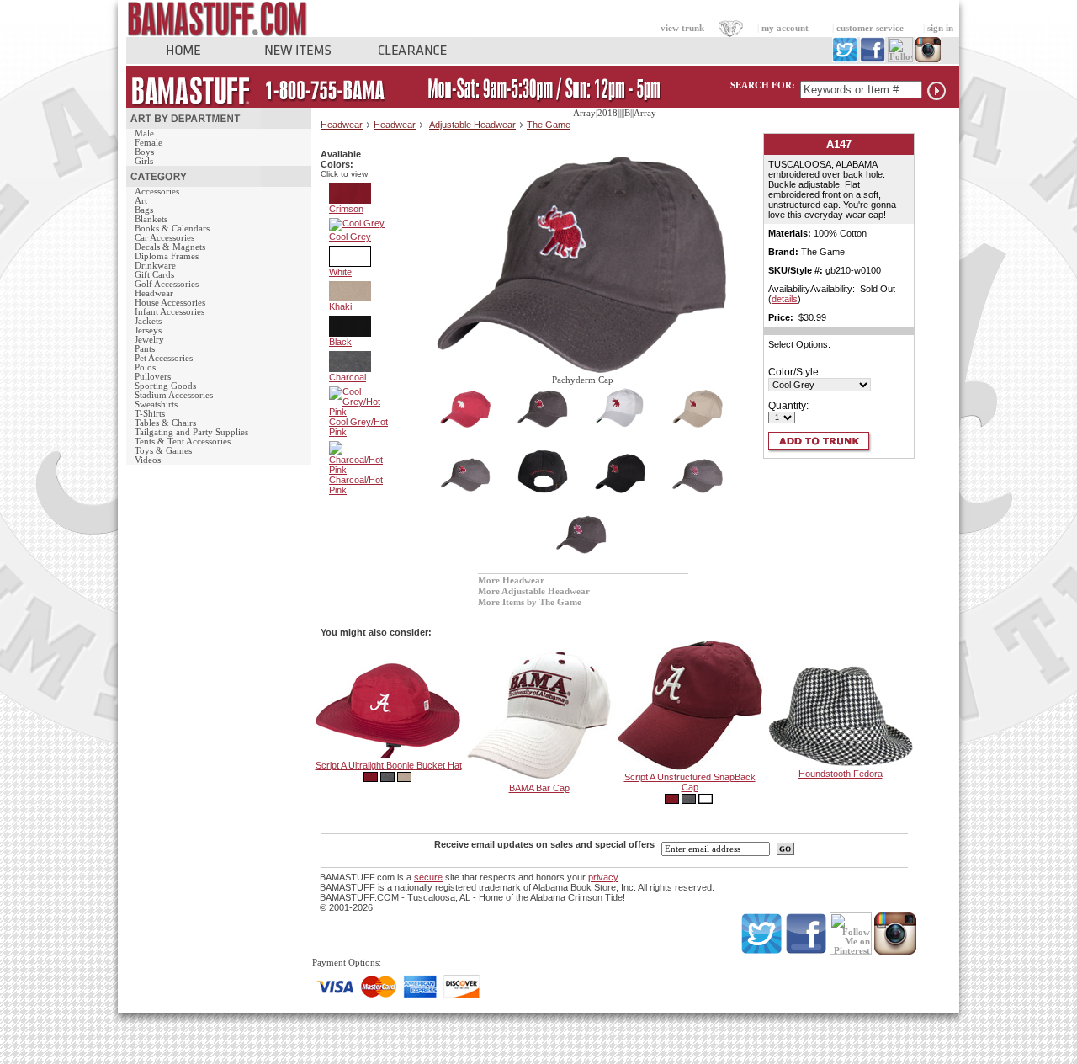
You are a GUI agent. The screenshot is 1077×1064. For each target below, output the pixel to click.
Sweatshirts (156, 404)
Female (148, 142)
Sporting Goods (165, 386)
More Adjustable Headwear (534, 591)
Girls (144, 161)
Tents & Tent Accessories (183, 441)
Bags (144, 210)
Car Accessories (164, 237)
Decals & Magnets (170, 247)
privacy (603, 877)
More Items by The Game (529, 602)
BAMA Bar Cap (539, 788)
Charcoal (347, 377)
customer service (870, 28)
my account (785, 28)
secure (428, 877)
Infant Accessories (169, 312)
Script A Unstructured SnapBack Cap (690, 782)
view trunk (682, 28)
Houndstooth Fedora (840, 774)
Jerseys (148, 330)
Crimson (346, 209)
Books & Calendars (172, 228)
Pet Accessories (164, 358)
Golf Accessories (167, 284)
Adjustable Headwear (472, 125)
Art (141, 200)
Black (340, 342)
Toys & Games (163, 450)
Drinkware (155, 265)
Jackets (148, 321)
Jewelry (149, 339)
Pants (145, 349)
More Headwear (511, 580)
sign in (940, 28)
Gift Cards (154, 274)
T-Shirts (150, 413)
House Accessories (170, 302)
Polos (145, 367)
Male (144, 133)
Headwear (154, 293)
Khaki (340, 306)
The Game (548, 125)
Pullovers (153, 376)
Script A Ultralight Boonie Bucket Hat (389, 765)
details (785, 299)
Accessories (157, 191)
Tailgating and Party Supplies (191, 432)
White (340, 272)
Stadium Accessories (174, 395)
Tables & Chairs (165, 423)
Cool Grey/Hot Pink (358, 427)
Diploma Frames (167, 256)
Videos (148, 460)
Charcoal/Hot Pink (356, 485)
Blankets (151, 219)
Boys (144, 152)
